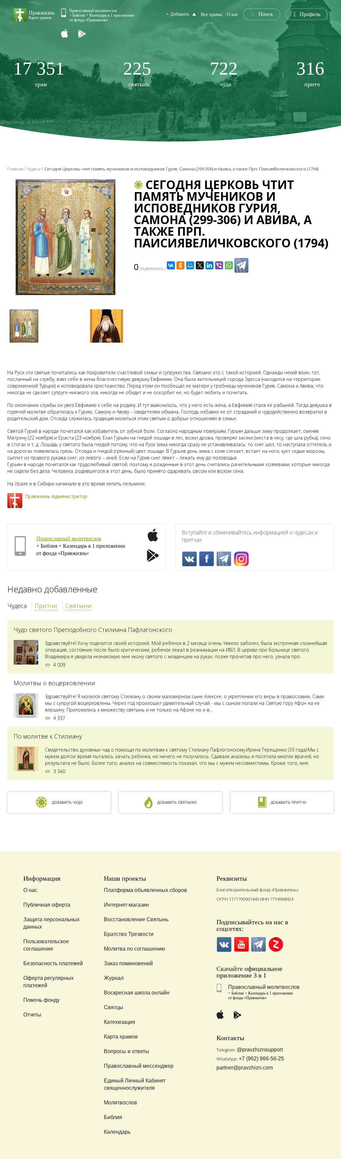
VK (189, 558)
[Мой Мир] (190, 265)
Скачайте (229, 968)
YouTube (241, 944)
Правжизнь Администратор (56, 496)
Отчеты (32, 1014)
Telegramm (223, 558)
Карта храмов (121, 1036)
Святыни (78, 606)
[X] (200, 265)
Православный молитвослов (68, 538)
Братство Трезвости (129, 934)
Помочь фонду (41, 1000)
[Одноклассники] (180, 265)
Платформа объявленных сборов (145, 890)
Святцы (113, 1007)
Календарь (117, 1132)
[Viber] (219, 265)
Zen (275, 944)
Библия (113, 1117)
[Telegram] (241, 265)
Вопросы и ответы (126, 1051)
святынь (137, 73)
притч (310, 73)
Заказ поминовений (128, 963)
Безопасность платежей (53, 963)
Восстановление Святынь (136, 919)
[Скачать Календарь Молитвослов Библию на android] (87, 34)
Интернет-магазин (126, 905)
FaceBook (206, 558)
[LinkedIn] (209, 265)
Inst (241, 558)
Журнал (114, 978)
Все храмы (211, 14)
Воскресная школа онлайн (137, 993)
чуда (224, 73)
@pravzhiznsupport (260, 1049)
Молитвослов (120, 1102)
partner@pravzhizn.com (244, 1067)
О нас (232, 14)
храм (39, 73)
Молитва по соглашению (134, 949)
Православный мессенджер (138, 1066)
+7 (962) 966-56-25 (261, 1058)
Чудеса (17, 606)
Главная (15, 169)
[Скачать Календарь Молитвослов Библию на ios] (69, 34)
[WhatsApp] (229, 265)
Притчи (46, 606)
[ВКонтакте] (171, 265)
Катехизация (119, 1022)
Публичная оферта (46, 905)
